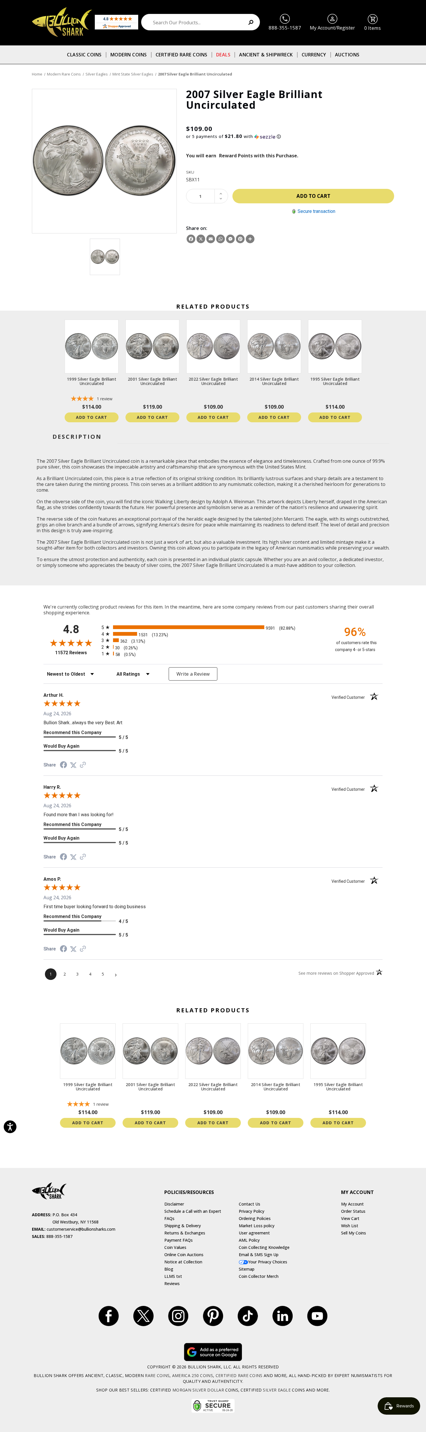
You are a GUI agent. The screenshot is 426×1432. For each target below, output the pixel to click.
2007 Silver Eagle (199, 565)
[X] (201, 239)
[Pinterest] (240, 239)
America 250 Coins (192, 1375)
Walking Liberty (172, 501)
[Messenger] (230, 239)
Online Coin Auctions (183, 1254)
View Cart (350, 1218)
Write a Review (193, 674)
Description (77, 437)
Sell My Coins (353, 1233)
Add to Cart (91, 417)
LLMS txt (173, 1276)
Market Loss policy (256, 1225)
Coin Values (175, 1247)
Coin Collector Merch (258, 1276)
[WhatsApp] (220, 239)
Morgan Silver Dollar (198, 1390)
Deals (223, 54)
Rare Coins (157, 1375)
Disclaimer (174, 1204)
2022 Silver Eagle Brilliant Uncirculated (213, 381)
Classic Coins (84, 54)
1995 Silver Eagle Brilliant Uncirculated (335, 381)
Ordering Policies (255, 1218)
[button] (290, 136)
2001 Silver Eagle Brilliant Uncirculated (152, 381)
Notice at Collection (183, 1262)
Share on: (196, 228)
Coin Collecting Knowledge (264, 1247)
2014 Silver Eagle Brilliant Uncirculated (274, 381)
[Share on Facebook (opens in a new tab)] (63, 765)
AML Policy (249, 1240)
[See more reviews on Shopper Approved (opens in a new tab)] (83, 765)
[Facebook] (191, 239)
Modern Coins (128, 54)
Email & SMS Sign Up (258, 1254)
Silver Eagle (277, 1390)
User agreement (254, 1233)
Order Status (353, 1211)
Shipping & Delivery (182, 1225)
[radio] (213, 627)
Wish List (349, 1225)
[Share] (250, 239)
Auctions (347, 54)
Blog (168, 1269)
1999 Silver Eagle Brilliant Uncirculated (91, 381)
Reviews (172, 1283)
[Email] (211, 239)
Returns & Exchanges (184, 1233)
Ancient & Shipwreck (266, 54)
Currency (314, 54)
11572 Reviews (77, 652)
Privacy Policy (251, 1211)
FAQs (169, 1218)
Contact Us (249, 1204)
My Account (352, 1204)
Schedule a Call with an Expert (192, 1211)
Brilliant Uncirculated (242, 565)
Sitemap (246, 1269)
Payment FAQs (178, 1240)
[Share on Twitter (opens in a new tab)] (73, 765)
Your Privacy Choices (267, 1262)
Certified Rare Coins (181, 54)
